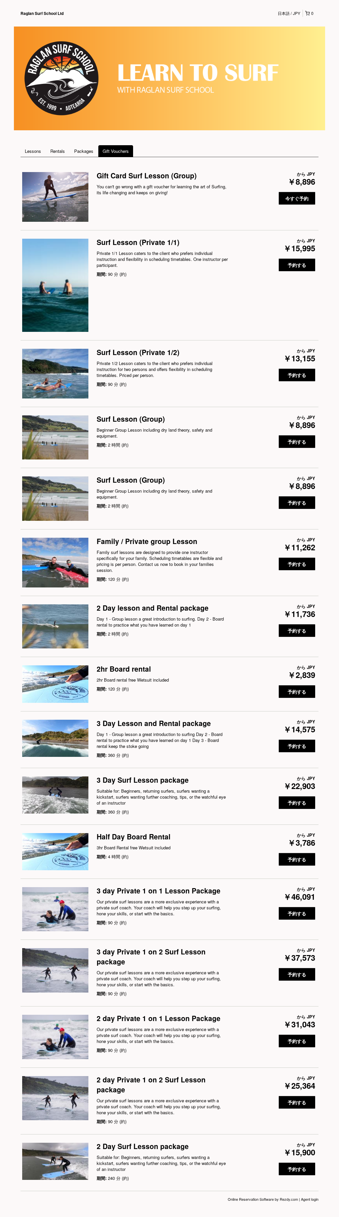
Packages (83, 151)
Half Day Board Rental (133, 836)
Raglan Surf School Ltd (42, 13)
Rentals (57, 151)
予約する (297, 265)
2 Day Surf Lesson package (143, 1146)
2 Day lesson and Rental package (153, 608)
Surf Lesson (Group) (131, 419)
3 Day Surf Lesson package (143, 780)
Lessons (33, 151)
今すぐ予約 (297, 198)
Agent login (309, 1199)
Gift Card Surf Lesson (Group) (147, 175)
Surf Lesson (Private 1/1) (138, 242)
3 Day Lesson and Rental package (154, 723)
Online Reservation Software (251, 1199)
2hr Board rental (124, 669)
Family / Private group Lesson (147, 541)
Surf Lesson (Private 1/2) (138, 352)
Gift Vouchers (116, 151)
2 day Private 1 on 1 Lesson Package (158, 1018)
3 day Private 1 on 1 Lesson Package (158, 890)
